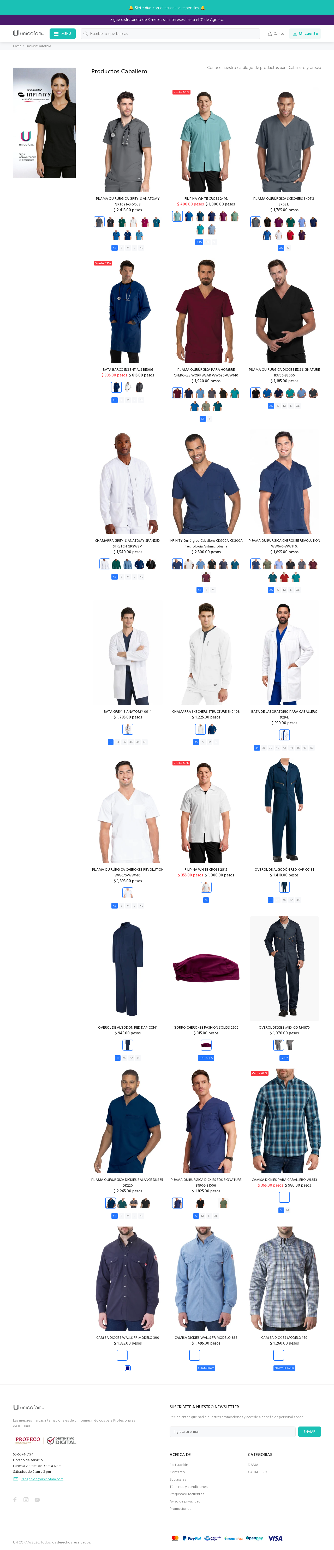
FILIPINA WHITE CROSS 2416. (206, 199)
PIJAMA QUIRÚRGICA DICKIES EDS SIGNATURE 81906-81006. (206, 1183)
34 (117, 742)
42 (284, 748)
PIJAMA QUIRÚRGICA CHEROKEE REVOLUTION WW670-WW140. (284, 544)
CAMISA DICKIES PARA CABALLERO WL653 (284, 1180)
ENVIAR (309, 1432)
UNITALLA (206, 1058)
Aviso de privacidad (185, 1502)
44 (131, 742)
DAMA (253, 1465)
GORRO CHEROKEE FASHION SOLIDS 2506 (206, 1028)
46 (137, 742)
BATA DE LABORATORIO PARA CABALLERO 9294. (284, 715)
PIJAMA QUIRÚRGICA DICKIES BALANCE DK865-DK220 (127, 1183)
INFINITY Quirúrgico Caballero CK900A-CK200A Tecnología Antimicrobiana (206, 544)
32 (110, 742)
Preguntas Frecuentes (187, 1494)
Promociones (180, 1509)
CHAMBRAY (206, 1368)
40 (277, 748)
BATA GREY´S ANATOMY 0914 (128, 712)
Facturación (179, 1465)
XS (114, 248)
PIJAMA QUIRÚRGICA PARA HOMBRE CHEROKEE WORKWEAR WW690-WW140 (206, 373)
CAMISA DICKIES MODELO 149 (284, 1338)
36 (124, 742)
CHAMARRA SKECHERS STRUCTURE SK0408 (206, 712)
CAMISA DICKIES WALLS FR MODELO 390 (127, 1338)
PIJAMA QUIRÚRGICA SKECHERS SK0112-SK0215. (284, 202)
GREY (284, 1058)
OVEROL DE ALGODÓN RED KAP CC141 (127, 1028)
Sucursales (178, 1480)
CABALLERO (257, 1472)
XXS (199, 242)
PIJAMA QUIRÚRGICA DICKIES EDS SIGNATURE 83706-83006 (284, 373)
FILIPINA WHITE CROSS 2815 (206, 870)
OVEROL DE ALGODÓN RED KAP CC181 (284, 870)
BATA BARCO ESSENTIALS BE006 (128, 370)
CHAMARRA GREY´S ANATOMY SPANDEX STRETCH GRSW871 (127, 544)
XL (141, 248)
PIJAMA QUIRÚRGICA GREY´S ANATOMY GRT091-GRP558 (128, 202)
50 (311, 748)
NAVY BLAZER (284, 1368)
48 (144, 742)
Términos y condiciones (188, 1487)
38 (270, 748)
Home (17, 46)
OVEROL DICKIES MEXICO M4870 (284, 1028)
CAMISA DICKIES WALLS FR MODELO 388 (206, 1338)
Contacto (177, 1472)
